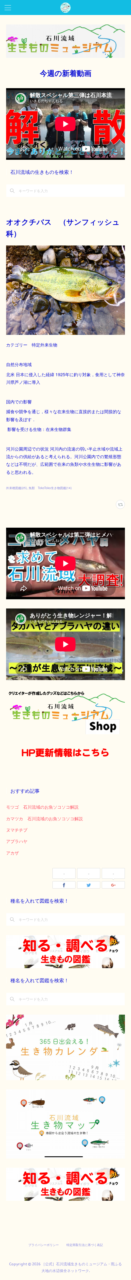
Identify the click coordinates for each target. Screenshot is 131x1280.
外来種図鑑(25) (16, 488)
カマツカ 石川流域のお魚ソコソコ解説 (44, 818)
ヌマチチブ (16, 830)
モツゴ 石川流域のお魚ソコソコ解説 (42, 807)
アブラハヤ (16, 841)
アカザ (12, 853)
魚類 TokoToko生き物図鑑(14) (50, 488)
